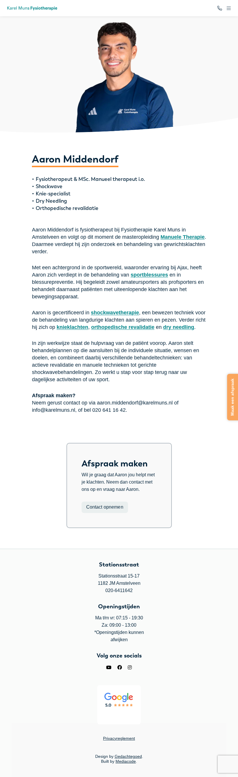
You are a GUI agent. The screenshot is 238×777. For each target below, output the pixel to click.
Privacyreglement (119, 738)
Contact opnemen (104, 507)
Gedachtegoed (128, 756)
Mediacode (126, 761)
